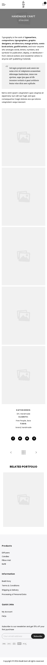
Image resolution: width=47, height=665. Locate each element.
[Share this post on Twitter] (20, 438)
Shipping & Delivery (10, 590)
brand (18, 427)
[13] (23, 375)
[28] (23, 316)
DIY (18, 414)
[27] (23, 256)
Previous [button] (6, 499)
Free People (21, 420)
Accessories (22, 497)
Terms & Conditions (10, 585)
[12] (23, 137)
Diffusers (6, 552)
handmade (26, 427)
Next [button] (40, 499)
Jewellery (13, 497)
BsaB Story (6, 581)
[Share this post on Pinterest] (27, 438)
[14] (23, 197)
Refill (4, 564)
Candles (5, 556)
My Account (7, 611)
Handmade (25, 414)
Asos (29, 420)
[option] (23, 499)
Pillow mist (6, 560)
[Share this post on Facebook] (13, 438)
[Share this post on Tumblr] (34, 438)
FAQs (4, 616)
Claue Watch (23, 494)
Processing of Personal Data (14, 594)
